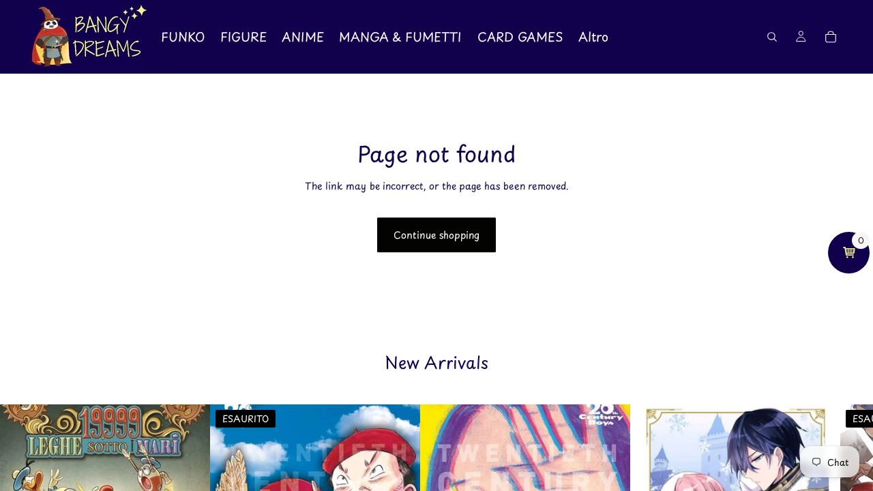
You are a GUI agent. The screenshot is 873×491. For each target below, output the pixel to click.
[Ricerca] (772, 37)
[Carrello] (831, 37)
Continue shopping (436, 235)
